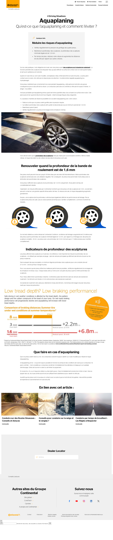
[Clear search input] (50, 523)
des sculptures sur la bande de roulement (76, 67)
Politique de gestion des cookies (69, 516)
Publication (39, 514)
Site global (28, 497)
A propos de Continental (28, 507)
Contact (29, 514)
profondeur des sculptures (44, 155)
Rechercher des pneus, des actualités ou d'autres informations (32, 523)
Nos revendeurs (92, 1)
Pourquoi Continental (103, 5)
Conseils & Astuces (79, 5)
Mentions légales (52, 514)
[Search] (1, 523)
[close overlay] (1, 521)
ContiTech (28, 500)
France (100, 1)
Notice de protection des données (70, 514)
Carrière (28, 504)
